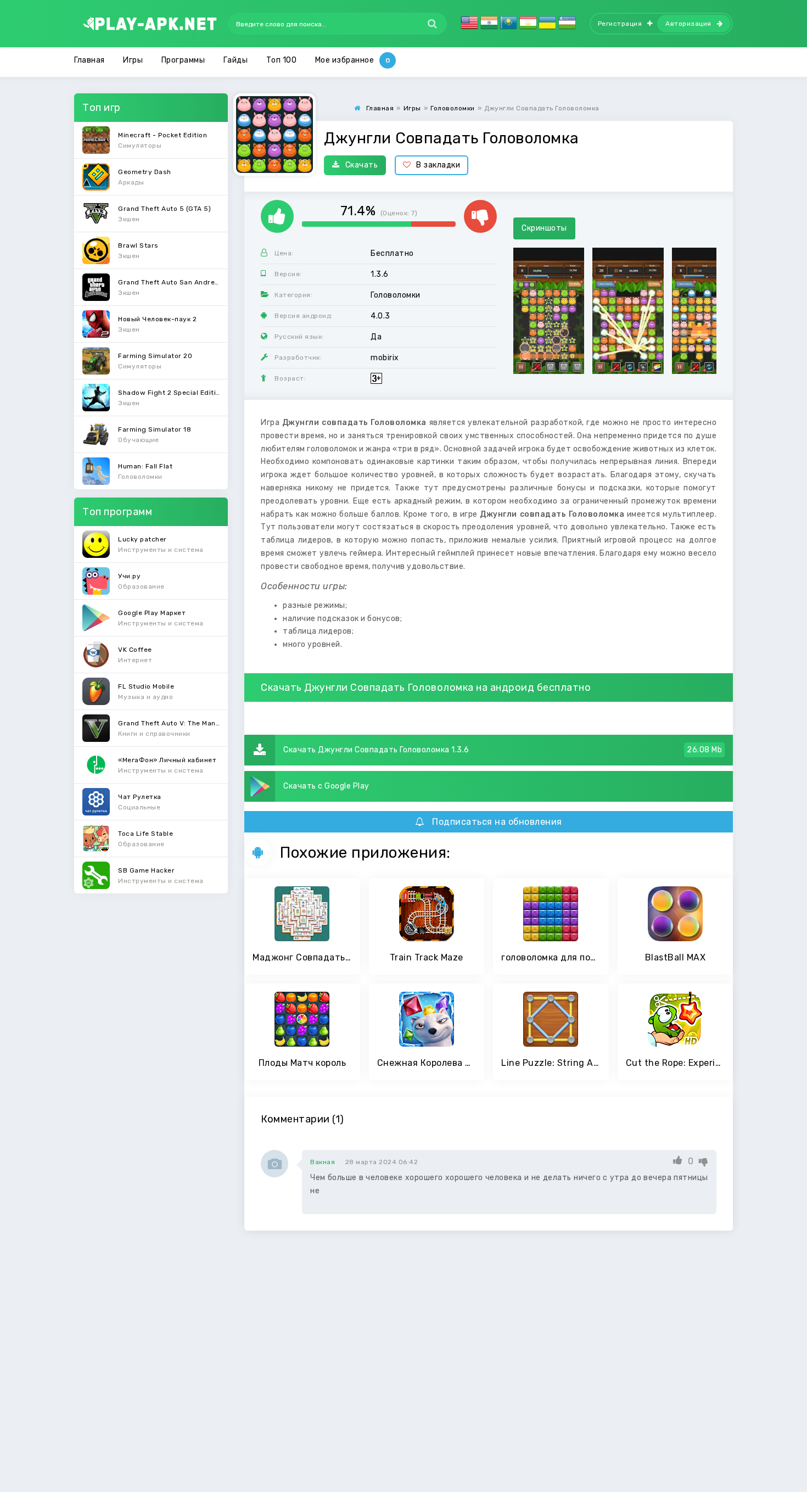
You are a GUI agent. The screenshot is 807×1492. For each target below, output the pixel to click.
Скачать (361, 165)
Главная (89, 60)
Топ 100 (281, 60)
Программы (183, 60)
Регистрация (620, 23)
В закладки (438, 165)
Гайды (235, 60)
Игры (133, 60)
